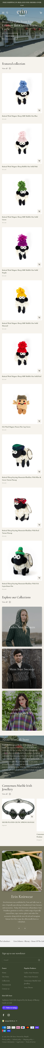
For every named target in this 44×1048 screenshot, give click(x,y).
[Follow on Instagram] (8, 1015)
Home (4, 973)
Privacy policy (6, 1039)
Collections (6, 981)
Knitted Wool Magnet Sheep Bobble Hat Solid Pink (20, 166)
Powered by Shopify (23, 1036)
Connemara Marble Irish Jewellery (32, 982)
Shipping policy (28, 1039)
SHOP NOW (9, 36)
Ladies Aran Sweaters (31, 973)
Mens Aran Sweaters (31, 977)
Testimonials (6, 985)
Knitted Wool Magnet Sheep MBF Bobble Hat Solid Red (21, 376)
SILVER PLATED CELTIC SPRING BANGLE (18, 822)
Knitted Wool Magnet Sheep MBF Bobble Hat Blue (20, 116)
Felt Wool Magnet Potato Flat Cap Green (16, 427)
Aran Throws (28, 987)
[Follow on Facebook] (3, 1015)
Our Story (5, 977)
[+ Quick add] (39, 110)
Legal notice (20, 1042)
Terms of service (31, 1042)
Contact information (8, 1042)
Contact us (5, 989)
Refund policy (17, 1039)
